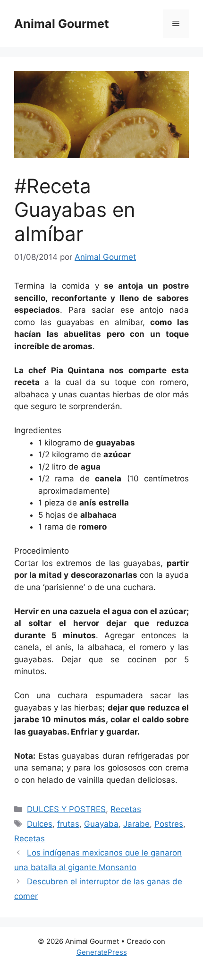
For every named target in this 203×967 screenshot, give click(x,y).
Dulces (39, 824)
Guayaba (101, 824)
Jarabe (136, 824)
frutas (68, 824)
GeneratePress (101, 952)
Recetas (125, 809)
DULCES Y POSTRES (66, 809)
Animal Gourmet (61, 24)
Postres (168, 824)
